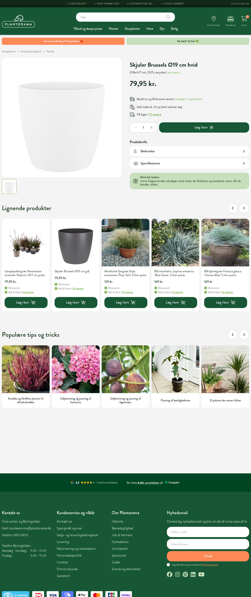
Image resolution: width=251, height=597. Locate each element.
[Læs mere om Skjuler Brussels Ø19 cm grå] (76, 243)
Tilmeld (208, 556)
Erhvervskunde (240, 3)
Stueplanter (132, 28)
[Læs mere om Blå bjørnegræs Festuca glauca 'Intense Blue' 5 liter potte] (225, 243)
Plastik (50, 51)
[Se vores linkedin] (193, 575)
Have (149, 28)
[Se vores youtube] (201, 575)
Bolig (174, 28)
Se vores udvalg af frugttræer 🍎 (63, 41)
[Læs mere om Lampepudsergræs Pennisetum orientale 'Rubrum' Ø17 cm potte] (26, 243)
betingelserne (210, 565)
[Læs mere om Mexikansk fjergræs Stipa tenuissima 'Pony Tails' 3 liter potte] (125, 243)
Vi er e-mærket (174, 3)
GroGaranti (78, 3)
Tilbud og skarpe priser (87, 28)
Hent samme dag (108, 3)
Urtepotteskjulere (31, 51)
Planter (113, 28)
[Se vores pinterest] (185, 575)
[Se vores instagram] (177, 575)
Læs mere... (174, 72)
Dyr (162, 28)
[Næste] (244, 208)
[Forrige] (233, 208)
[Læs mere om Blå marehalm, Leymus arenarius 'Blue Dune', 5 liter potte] (175, 243)
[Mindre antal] (135, 127)
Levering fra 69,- (142, 3)
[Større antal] (151, 127)
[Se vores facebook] (169, 575)
